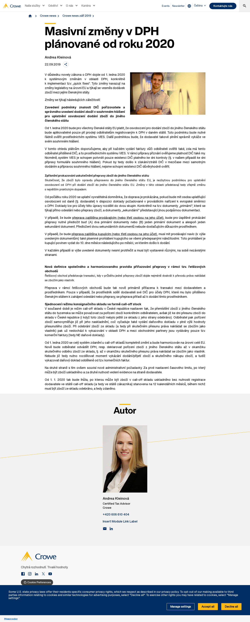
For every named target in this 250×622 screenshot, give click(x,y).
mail (105, 529)
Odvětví (53, 6)
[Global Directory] (190, 6)
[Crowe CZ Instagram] (31, 574)
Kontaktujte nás (222, 6)
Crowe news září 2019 (76, 16)
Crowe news (48, 16)
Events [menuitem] (166, 6)
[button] (245, 587)
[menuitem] (35, 6)
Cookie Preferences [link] (39, 582)
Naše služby (32, 6)
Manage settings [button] (180, 606)
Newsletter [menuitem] (178, 6)
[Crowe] (12, 6)
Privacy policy (11, 618)
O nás (69, 6)
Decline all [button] (231, 606)
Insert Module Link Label (120, 521)
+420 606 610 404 (116, 514)
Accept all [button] (208, 606)
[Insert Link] (24, 574)
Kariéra (86, 6)
